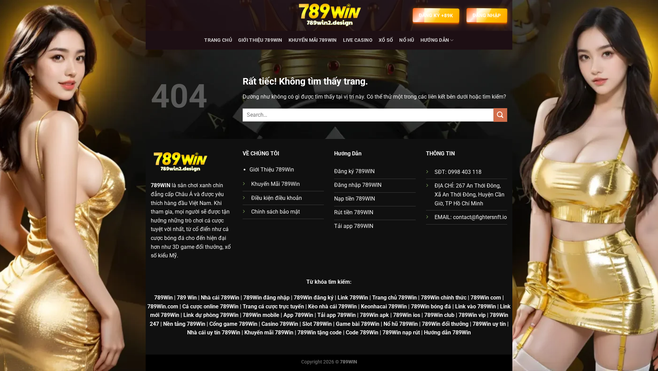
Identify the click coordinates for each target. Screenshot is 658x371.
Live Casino (358, 40)
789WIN (160, 185)
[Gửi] (500, 114)
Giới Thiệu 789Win (260, 40)
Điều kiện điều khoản (276, 198)
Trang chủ (218, 40)
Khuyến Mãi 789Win (313, 40)
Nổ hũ (406, 40)
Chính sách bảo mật (275, 211)
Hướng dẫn (435, 40)
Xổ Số (386, 40)
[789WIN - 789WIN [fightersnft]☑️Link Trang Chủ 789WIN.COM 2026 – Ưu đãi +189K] (329, 15)
